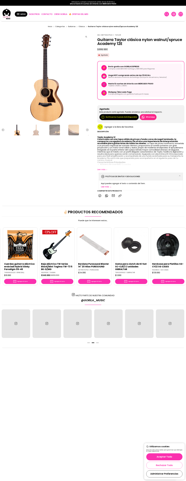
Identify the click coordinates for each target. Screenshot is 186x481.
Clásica (82, 26)
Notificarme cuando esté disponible (121, 117)
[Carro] (180, 14)
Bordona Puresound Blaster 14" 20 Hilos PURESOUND (79, 265)
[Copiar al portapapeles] (120, 195)
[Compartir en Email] (113, 195)
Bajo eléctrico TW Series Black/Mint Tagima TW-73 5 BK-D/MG (42, 267)
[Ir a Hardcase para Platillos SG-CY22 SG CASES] (154, 245)
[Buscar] (166, 14)
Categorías (60, 26)
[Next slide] (87, 130)
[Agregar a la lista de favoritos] (19, 241)
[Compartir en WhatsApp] (106, 195)
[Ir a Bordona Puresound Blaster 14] (80, 245)
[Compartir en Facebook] (99, 195)
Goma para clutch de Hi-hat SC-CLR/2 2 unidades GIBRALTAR (116, 267)
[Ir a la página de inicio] (7, 14)
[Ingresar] (173, 14)
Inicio (50, 26)
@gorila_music (93, 300)
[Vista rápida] (19, 247)
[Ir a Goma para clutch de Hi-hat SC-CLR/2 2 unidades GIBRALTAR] (117, 245)
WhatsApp (150, 117)
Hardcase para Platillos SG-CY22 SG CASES (153, 265)
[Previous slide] (3, 130)
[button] (21, 14)
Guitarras (72, 26)
